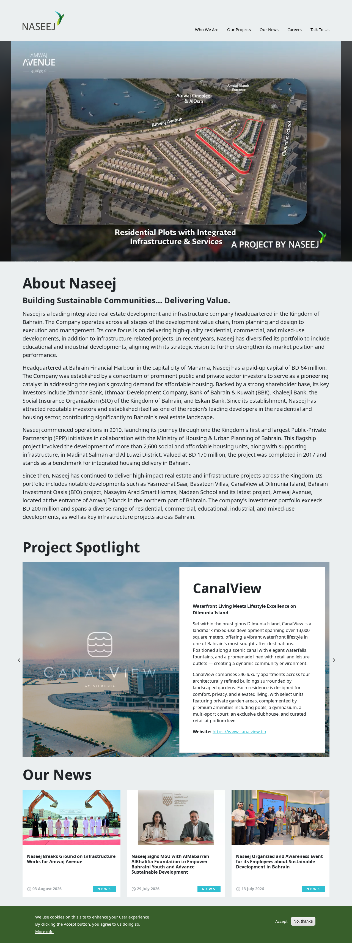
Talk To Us (319, 29)
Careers (294, 29)
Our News (269, 29)
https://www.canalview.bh (239, 732)
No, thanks (303, 921)
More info (44, 931)
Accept (281, 921)
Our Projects (239, 29)
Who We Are (206, 29)
